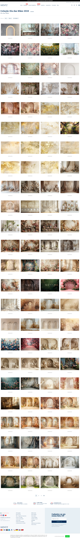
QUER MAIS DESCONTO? (40, 0)
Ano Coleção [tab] (15, 18)
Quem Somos (18, 514)
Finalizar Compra (34, 518)
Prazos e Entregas (19, 517)
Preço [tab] (10, 18)
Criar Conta (78, 2)
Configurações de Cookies (59, 536)
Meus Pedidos (33, 514)
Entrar (73, 2)
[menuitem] (21, 5)
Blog (32, 521)
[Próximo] (44, 496)
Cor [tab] (5, 18)
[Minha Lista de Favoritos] (76, 5)
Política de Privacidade (20, 521)
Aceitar (67, 536)
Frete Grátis (18, 520)
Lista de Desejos (34, 517)
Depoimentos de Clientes (35, 523)
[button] (74, 5)
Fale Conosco (33, 524)
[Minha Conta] (74, 5)
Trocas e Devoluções (19, 518)
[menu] (39, 5)
